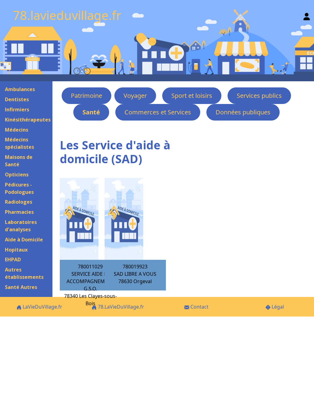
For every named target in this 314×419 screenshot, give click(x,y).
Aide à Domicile (24, 239)
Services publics (259, 95)
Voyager (135, 95)
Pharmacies (19, 212)
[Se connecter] (306, 15)
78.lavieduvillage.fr (67, 15)
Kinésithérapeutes (28, 119)
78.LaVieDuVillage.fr (120, 306)
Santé (91, 112)
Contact (199, 306)
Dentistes (17, 99)
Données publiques (243, 112)
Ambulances (20, 89)
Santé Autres (21, 287)
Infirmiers (17, 109)
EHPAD (13, 259)
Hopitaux (16, 249)
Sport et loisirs (191, 95)
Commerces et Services (157, 112)
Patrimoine (86, 95)
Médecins (16, 129)
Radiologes (18, 201)
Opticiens (17, 174)
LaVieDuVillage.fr (41, 306)
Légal (277, 306)
